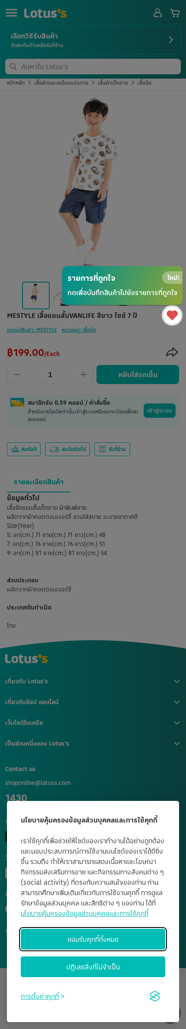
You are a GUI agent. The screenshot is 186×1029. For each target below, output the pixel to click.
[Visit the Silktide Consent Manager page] (154, 996)
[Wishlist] (172, 315)
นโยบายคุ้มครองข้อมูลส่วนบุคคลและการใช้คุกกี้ (84, 913)
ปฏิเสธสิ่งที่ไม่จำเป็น (93, 966)
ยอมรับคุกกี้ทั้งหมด (93, 939)
